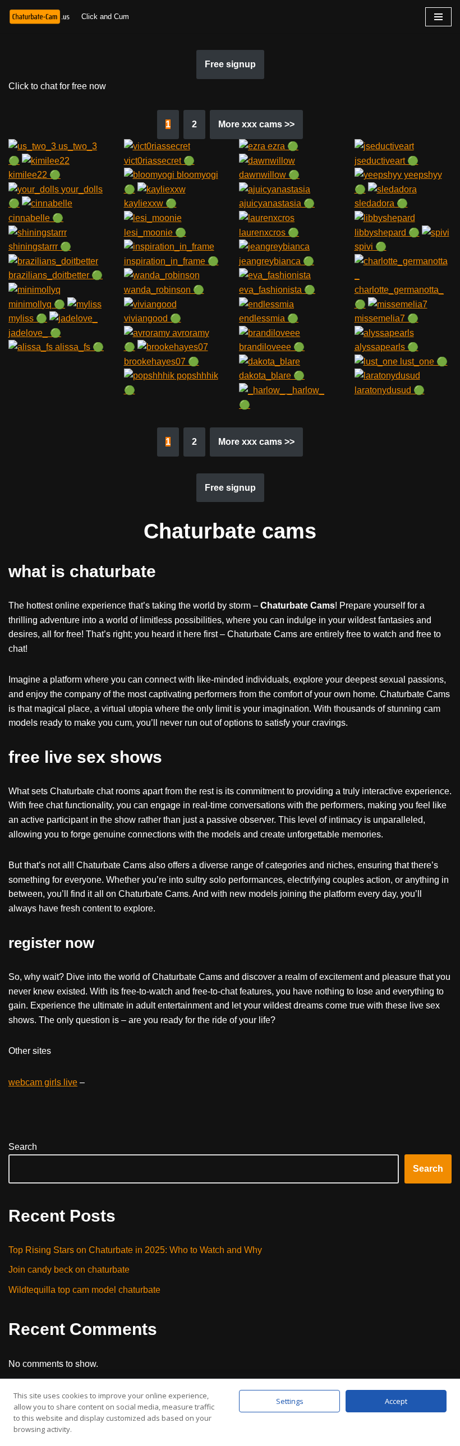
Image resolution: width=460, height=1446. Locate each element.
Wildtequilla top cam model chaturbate (84, 1290)
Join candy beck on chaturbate (69, 1269)
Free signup (230, 64)
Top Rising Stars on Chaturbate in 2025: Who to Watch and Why (135, 1250)
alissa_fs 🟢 (78, 347)
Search (22, 1147)
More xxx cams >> (256, 124)
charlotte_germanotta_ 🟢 (399, 296)
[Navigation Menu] (438, 16)
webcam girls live (42, 1082)
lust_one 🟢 (423, 361)
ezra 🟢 (281, 146)
